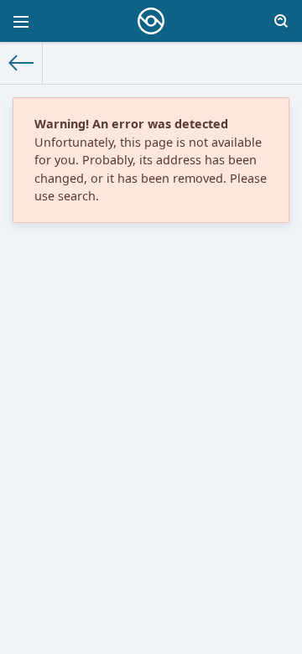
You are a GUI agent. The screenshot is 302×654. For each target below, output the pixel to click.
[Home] (21, 63)
